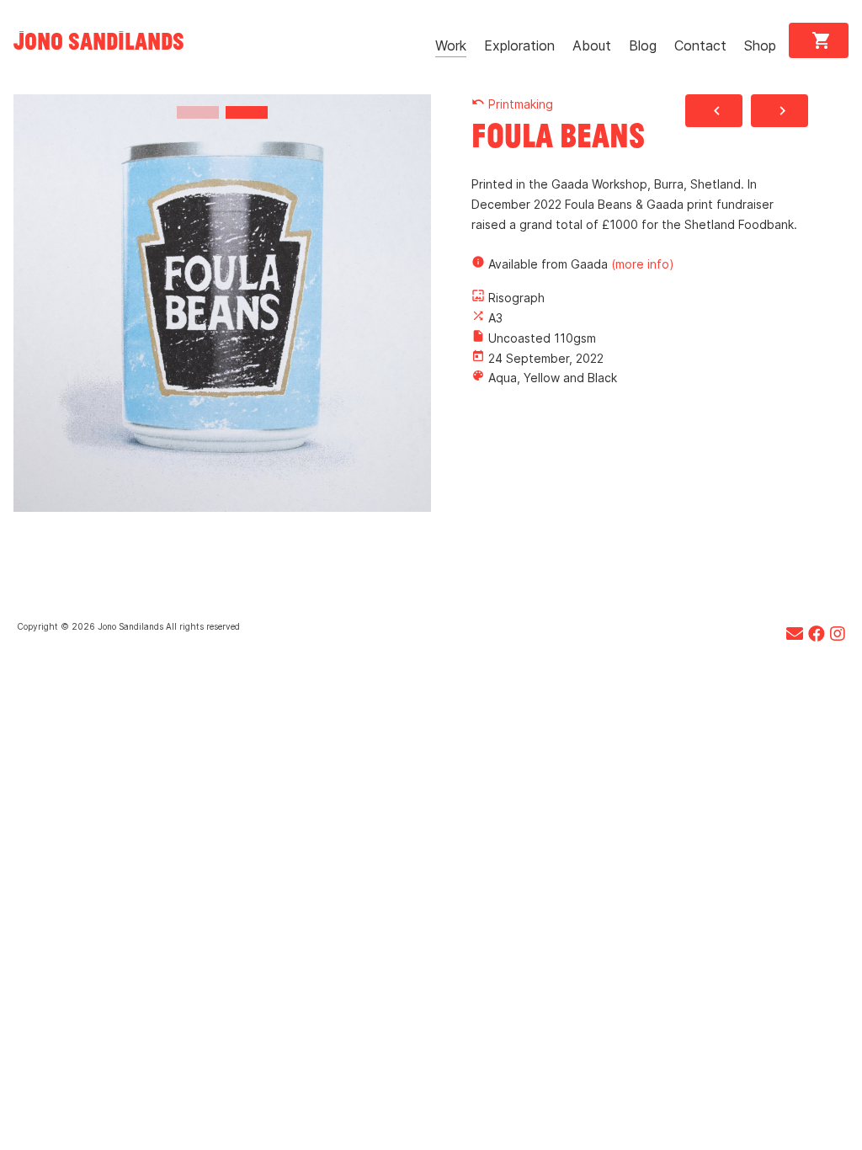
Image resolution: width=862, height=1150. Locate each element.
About (591, 45)
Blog (643, 45)
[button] (198, 112)
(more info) (642, 264)
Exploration (519, 45)
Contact (700, 45)
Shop (760, 45)
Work (450, 45)
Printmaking (512, 104)
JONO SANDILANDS (98, 40)
